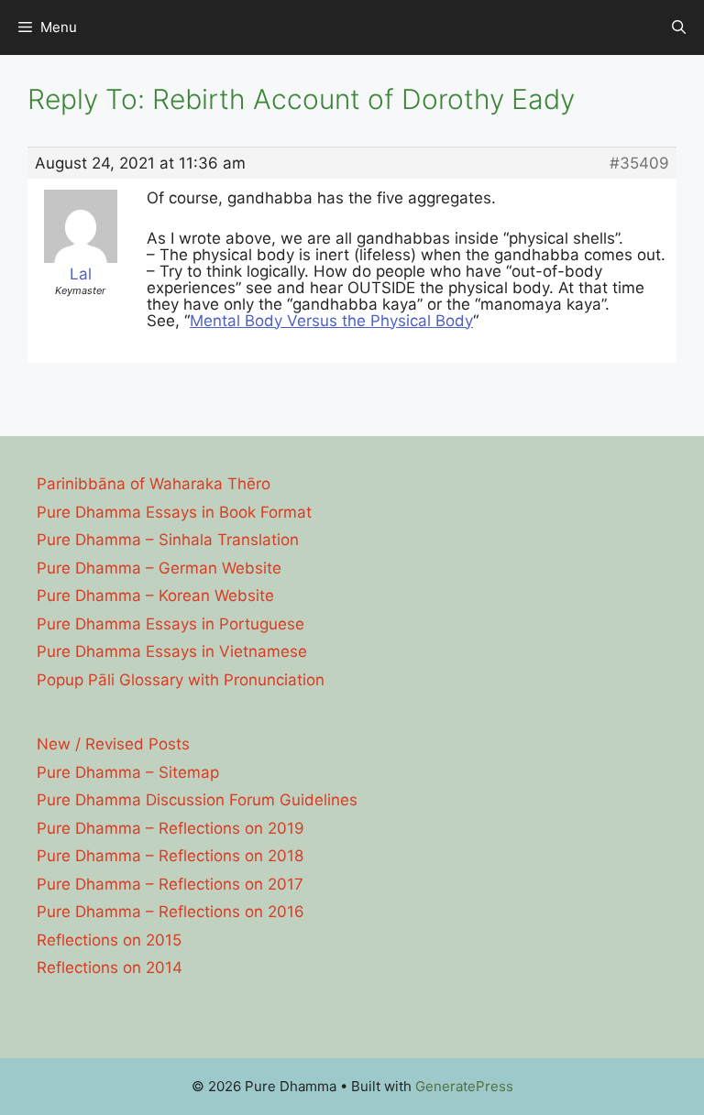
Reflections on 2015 (109, 940)
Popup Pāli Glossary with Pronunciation (180, 680)
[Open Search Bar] (679, 27)
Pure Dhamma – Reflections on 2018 (170, 856)
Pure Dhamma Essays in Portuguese (170, 624)
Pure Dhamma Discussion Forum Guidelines (197, 800)
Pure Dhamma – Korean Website (155, 595)
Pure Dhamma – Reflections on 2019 (170, 828)
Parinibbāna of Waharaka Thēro (153, 484)
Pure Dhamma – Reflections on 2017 (170, 884)
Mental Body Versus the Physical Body (331, 321)
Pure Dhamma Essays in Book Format (174, 512)
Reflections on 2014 (109, 967)
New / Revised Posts (113, 744)
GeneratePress (464, 1086)
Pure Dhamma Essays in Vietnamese (172, 651)
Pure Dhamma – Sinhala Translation (168, 539)
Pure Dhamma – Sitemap (128, 772)
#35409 (639, 163)
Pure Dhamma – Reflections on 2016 (170, 911)
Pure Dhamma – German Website (159, 568)
